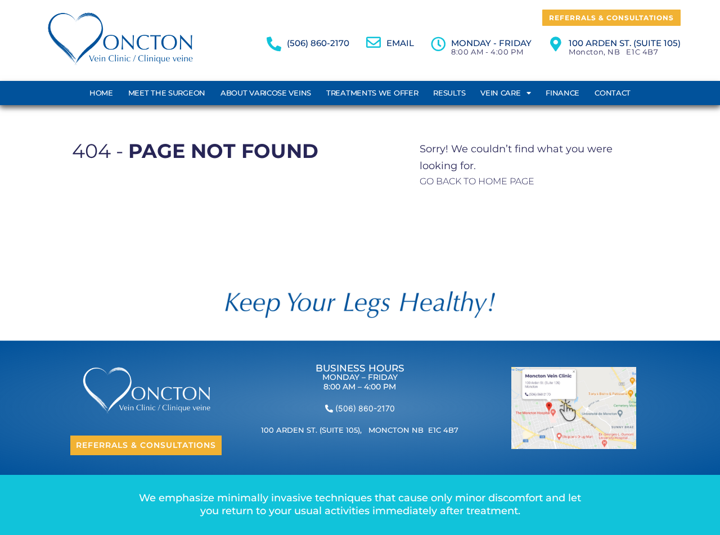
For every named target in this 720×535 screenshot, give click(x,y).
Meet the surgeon (166, 92)
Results (449, 92)
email (400, 43)
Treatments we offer (372, 92)
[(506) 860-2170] (274, 44)
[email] (373, 42)
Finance (562, 92)
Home (101, 92)
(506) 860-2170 (318, 43)
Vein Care (500, 92)
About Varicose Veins (265, 92)
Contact (613, 92)
